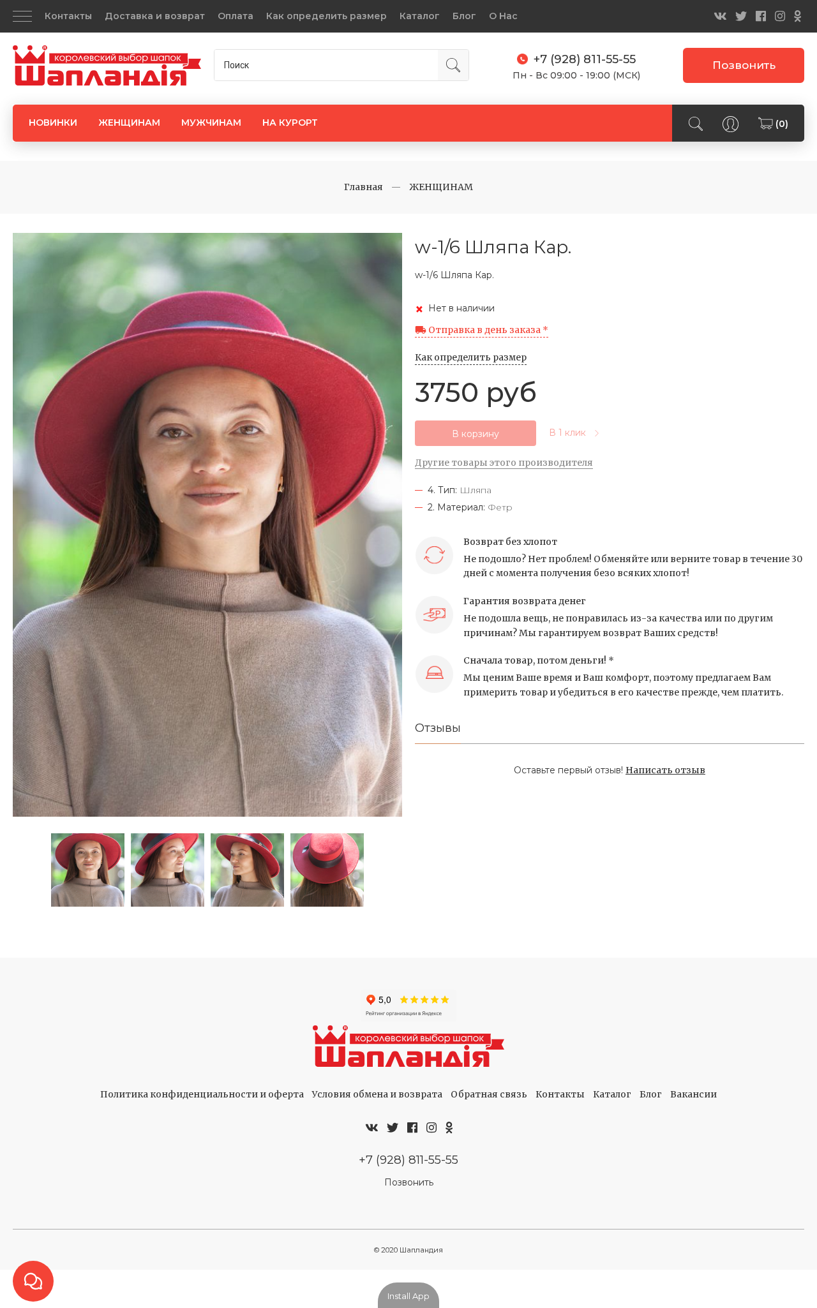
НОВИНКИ (53, 122)
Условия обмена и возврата (377, 1094)
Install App (408, 1296)
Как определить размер (326, 16)
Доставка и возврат (155, 16)
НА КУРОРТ (290, 122)
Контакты (68, 16)
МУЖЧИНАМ (211, 122)
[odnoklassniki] (797, 16)
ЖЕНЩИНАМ (129, 122)
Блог (464, 16)
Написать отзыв (665, 770)
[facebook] (761, 16)
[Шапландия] (107, 65)
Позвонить (744, 65)
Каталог (420, 16)
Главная (363, 187)
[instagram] (780, 16)
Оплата (235, 16)
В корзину (475, 434)
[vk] (720, 16)
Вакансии (693, 1094)
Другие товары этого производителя (504, 462)
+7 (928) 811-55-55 (408, 1159)
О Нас (503, 16)
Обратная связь (489, 1094)
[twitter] (741, 16)
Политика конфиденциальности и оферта (202, 1094)
